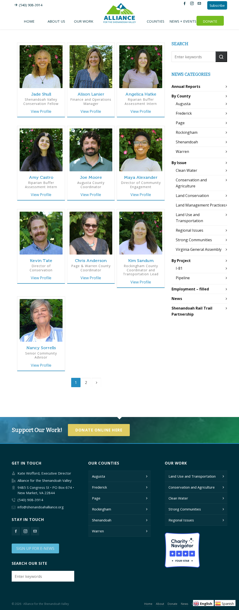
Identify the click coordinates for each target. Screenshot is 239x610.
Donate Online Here (98, 430)
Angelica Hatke (140, 94)
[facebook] (185, 3)
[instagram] (192, 3)
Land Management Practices (200, 205)
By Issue (179, 162)
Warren (182, 151)
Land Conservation (192, 195)
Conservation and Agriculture (192, 487)
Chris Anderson (91, 260)
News (177, 298)
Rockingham (186, 132)
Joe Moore (91, 177)
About (160, 604)
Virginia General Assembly (198, 249)
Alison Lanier (90, 94)
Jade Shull (41, 94)
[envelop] (200, 3)
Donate (172, 604)
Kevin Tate (41, 260)
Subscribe (217, 5)
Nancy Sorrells (41, 347)
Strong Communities (194, 239)
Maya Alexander (141, 177)
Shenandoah (187, 142)
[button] (221, 56)
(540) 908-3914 (30, 5)
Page (180, 122)
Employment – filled (190, 289)
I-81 (179, 268)
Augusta (183, 103)
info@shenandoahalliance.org (41, 507)
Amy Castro (41, 177)
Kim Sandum (141, 260)
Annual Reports (186, 86)
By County (181, 96)
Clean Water (186, 170)
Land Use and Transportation (192, 476)
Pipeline (183, 277)
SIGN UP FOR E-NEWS (35, 548)
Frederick (184, 113)
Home (148, 604)
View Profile (41, 111)
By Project (181, 260)
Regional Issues (189, 230)
